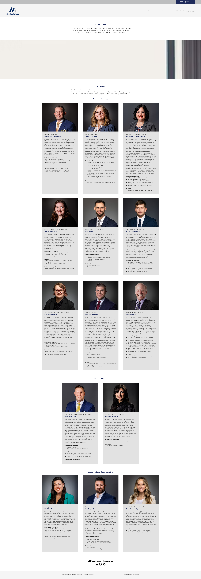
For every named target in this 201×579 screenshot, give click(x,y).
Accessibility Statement (88, 574)
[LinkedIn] (96, 564)
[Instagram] (100, 564)
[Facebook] (104, 564)
